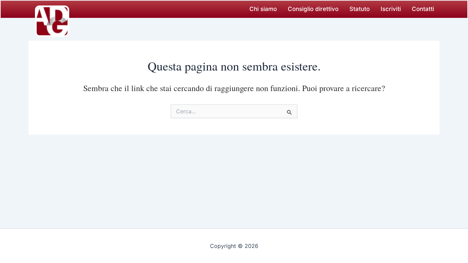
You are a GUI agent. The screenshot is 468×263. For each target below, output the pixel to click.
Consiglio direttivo (313, 8)
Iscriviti (391, 8)
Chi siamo (263, 8)
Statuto (359, 8)
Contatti (423, 8)
